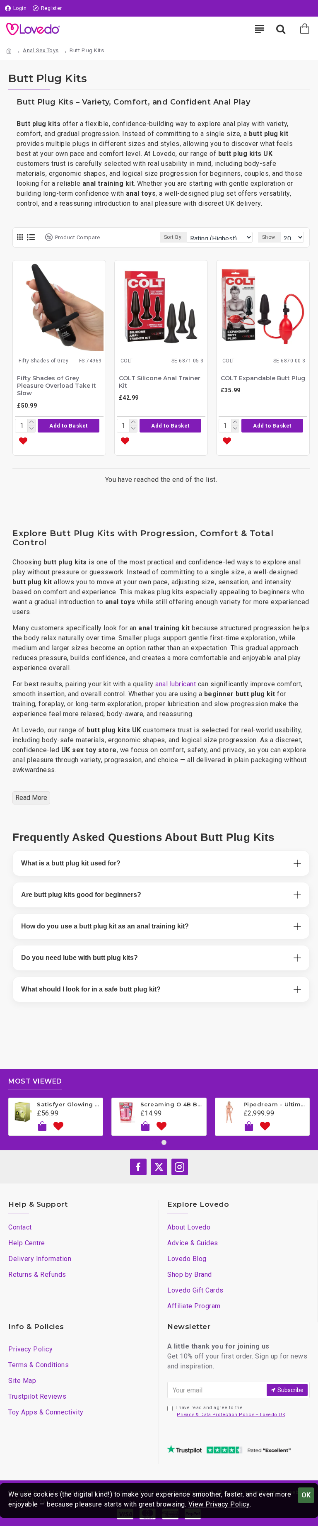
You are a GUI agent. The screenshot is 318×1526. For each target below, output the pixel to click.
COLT (126, 361)
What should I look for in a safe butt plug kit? (91, 989)
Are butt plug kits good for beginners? (81, 894)
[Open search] (280, 29)
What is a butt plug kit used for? (70, 863)
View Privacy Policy (219, 1504)
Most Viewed (35, 1081)
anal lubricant (175, 684)
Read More (31, 798)
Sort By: (173, 237)
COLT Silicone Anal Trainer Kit (159, 381)
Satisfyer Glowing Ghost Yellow (68, 1104)
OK (306, 1495)
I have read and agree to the (230, 1411)
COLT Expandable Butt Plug (263, 378)
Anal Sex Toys (41, 50)
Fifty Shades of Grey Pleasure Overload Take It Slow (56, 385)
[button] (68, 426)
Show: (269, 237)
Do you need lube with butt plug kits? (79, 957)
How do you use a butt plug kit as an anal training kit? (105, 926)
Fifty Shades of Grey (43, 361)
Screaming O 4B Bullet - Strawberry (171, 1104)
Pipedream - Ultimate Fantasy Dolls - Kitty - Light (274, 1104)
